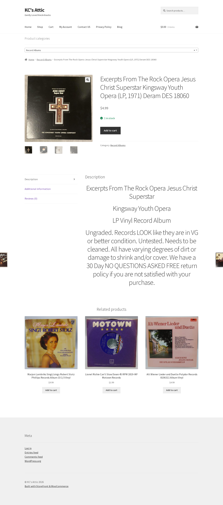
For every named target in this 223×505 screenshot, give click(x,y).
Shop (40, 26)
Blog (119, 26)
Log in (28, 448)
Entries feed (31, 452)
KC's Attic (34, 10)
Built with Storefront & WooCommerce (46, 486)
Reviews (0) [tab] (31, 198)
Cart (51, 26)
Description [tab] (31, 179)
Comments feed (34, 456)
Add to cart (110, 130)
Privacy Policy (103, 26)
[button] (87, 79)
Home (28, 26)
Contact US (84, 26)
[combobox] (111, 50)
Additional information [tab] (38, 188)
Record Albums (44, 59)
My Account (65, 26)
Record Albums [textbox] (110, 50)
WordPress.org (33, 461)
